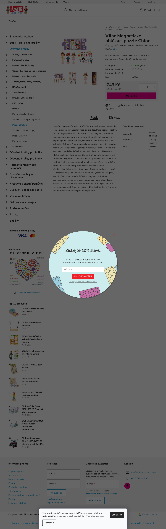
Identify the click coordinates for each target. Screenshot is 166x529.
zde (101, 516)
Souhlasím (117, 514)
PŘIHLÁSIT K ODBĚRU (83, 276)
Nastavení (49, 522)
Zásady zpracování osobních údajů (83, 282)
